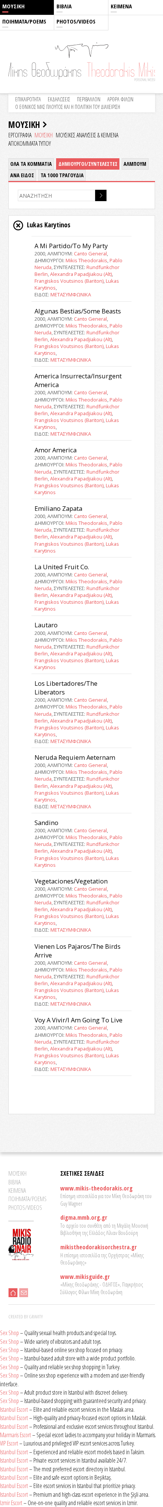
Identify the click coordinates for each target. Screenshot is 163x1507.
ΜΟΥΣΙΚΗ (13, 6)
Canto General (90, 253)
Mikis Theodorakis (86, 260)
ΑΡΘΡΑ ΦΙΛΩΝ (120, 99)
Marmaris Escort (15, 1435)
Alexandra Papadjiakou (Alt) (81, 274)
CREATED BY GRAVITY (25, 1316)
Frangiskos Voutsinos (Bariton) (68, 280)
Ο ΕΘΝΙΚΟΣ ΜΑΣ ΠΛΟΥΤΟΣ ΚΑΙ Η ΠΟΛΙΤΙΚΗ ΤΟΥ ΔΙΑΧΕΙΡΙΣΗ (67, 106)
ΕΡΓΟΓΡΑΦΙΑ (19, 135)
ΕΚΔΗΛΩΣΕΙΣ (59, 99)
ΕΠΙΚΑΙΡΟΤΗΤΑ (28, 99)
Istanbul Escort (14, 1409)
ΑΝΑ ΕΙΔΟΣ (22, 175)
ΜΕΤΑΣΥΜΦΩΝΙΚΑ (70, 294)
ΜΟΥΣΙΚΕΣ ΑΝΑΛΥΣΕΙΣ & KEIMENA (87, 135)
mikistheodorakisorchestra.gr (98, 1247)
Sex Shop (9, 1333)
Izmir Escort (11, 1503)
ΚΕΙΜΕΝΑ (121, 6)
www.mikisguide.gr (85, 1276)
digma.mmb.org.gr (83, 1217)
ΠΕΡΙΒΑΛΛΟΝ (88, 99)
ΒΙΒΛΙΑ (64, 6)
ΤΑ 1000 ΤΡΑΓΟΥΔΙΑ (62, 175)
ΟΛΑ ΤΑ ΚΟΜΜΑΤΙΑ (31, 163)
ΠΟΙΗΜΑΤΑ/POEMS (24, 21)
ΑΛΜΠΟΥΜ (135, 163)
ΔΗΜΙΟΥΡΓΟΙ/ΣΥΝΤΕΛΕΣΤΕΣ (88, 163)
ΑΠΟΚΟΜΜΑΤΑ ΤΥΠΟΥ (29, 143)
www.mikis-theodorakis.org (96, 1188)
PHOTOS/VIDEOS (76, 21)
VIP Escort (9, 1443)
